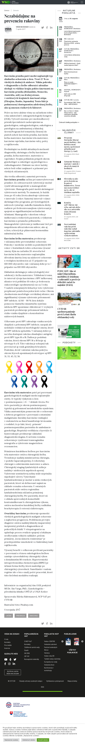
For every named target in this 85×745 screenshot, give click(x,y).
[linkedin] (51, 27)
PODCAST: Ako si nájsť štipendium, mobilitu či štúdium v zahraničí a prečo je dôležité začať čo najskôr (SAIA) (68, 277)
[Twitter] (15, 659)
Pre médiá (8, 645)
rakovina (34, 616)
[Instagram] (9, 663)
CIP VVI (26, 656)
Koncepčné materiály (31, 659)
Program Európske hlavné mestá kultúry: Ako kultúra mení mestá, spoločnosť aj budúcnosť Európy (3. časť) (72, 144)
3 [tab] (72, 644)
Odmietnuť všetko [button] (28, 740)
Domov (6, 10)
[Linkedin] (14, 663)
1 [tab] (66, 644)
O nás (6, 639)
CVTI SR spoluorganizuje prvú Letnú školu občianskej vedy (66, 313)
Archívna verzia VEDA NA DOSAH (12, 672)
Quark (26, 650)
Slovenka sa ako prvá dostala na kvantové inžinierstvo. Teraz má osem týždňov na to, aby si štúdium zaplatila (72, 185)
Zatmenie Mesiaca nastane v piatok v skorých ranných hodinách (72, 165)
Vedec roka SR (49, 656)
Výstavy (47, 653)
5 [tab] (79, 644)
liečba (8, 616)
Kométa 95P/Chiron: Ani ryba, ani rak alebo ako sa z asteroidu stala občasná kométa (72, 208)
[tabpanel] (68, 641)
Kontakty (7, 642)
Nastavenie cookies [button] (11, 740)
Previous (62, 641)
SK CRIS (27, 653)
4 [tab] (76, 644)
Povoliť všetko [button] (43, 740)
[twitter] (42, 27)
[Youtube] (5, 659)
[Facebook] (5, 663)
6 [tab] (72, 647)
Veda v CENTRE (49, 641)
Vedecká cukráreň (50, 644)
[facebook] (47, 27)
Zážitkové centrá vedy (32, 647)
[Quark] (76, 641)
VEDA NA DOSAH (22, 27)
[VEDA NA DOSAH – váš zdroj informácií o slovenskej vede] (9, 2)
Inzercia (7, 648)
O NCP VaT (28, 641)
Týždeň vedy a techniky (52, 659)
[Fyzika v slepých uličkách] (68, 641)
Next (82, 641)
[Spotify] (10, 659)
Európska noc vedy (50, 662)
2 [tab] (69, 644)
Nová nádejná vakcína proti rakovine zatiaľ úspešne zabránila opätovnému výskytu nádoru (72, 230)
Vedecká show (49, 665)
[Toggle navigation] (82, 2)
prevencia (20, 616)
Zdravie (16, 10)
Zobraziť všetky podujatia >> (69, 122)
